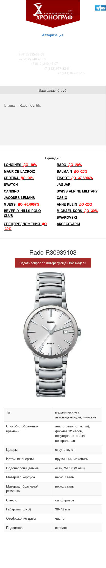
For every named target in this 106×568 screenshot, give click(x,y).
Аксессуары (68, 223)
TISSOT (75, 177)
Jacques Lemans (19, 197)
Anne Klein (75, 204)
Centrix (35, 105)
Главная (10, 105)
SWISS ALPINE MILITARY (77, 191)
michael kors (77, 210)
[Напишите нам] (103, 8)
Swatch (11, 184)
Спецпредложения (25, 226)
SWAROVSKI (67, 217)
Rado (23, 105)
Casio (62, 197)
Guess (22, 204)
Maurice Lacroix (19, 171)
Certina (19, 177)
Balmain (72, 171)
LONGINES (20, 164)
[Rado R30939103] (53, 334)
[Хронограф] (53, 13)
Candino (11, 191)
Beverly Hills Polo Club (22, 213)
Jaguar (63, 184)
